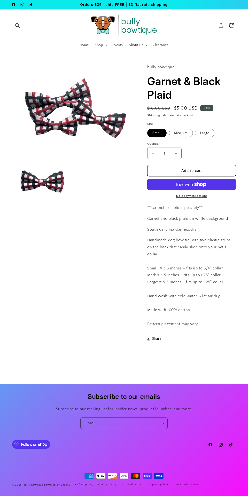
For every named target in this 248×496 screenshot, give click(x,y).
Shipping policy (158, 484)
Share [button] (156, 339)
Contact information (185, 484)
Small (157, 133)
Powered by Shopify (57, 484)
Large (204, 133)
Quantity (153, 143)
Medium (181, 133)
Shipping (153, 115)
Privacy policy (107, 484)
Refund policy (84, 484)
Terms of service (132, 484)
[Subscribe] (162, 423)
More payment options (191, 195)
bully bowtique (33, 484)
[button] (17, 25)
